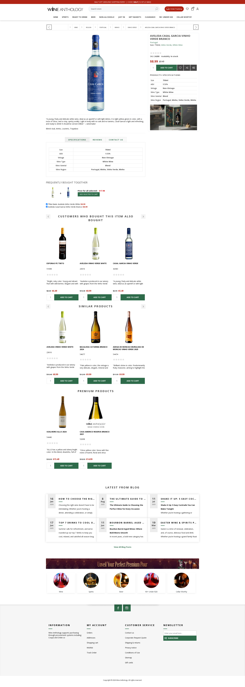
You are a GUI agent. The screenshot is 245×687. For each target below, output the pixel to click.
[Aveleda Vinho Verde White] (195, 27)
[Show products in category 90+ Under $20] (151, 580)
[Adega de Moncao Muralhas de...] (49, 27)
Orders (89, 633)
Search (156, 9)
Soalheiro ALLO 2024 (56, 431)
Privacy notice (131, 647)
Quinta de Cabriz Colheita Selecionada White (126, 348)
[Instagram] (127, 607)
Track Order (92, 652)
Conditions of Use (132, 652)
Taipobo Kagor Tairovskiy (126, 263)
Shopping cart (92, 642)
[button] (48, 216)
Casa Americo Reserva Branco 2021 (94, 432)
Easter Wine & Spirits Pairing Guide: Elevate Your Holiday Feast (179, 522)
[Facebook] (118, 607)
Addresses (91, 637)
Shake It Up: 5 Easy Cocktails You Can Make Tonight (179, 498)
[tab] (77, 139)
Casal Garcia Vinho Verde (92, 263)
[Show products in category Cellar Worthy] (181, 580)
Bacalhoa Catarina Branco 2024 (60, 348)
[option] (62, 264)
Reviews (97, 140)
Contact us (129, 633)
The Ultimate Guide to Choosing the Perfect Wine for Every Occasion (128, 498)
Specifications (77, 140)
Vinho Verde (166, 45)
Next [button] (143, 306)
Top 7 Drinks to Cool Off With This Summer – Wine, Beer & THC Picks (77, 522)
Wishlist (90, 647)
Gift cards (129, 662)
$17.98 (102, 191)
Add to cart (166, 68)
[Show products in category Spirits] (91, 580)
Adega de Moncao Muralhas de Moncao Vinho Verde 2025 (95, 348)
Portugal (154, 42)
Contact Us (116, 140)
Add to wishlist (180, 68)
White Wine (178, 45)
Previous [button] (48, 306)
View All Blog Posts (122, 547)
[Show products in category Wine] (61, 580)
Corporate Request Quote (135, 637)
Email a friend (193, 68)
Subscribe (173, 638)
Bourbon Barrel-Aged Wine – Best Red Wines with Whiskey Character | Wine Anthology (128, 522)
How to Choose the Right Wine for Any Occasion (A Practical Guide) (77, 498)
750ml (165, 80)
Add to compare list (187, 68)
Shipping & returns (132, 642)
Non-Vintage (169, 88)
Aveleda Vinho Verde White (60, 263)
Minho (174, 100)
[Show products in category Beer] (121, 580)
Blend (165, 96)
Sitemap (128, 657)
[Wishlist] (187, 8)
